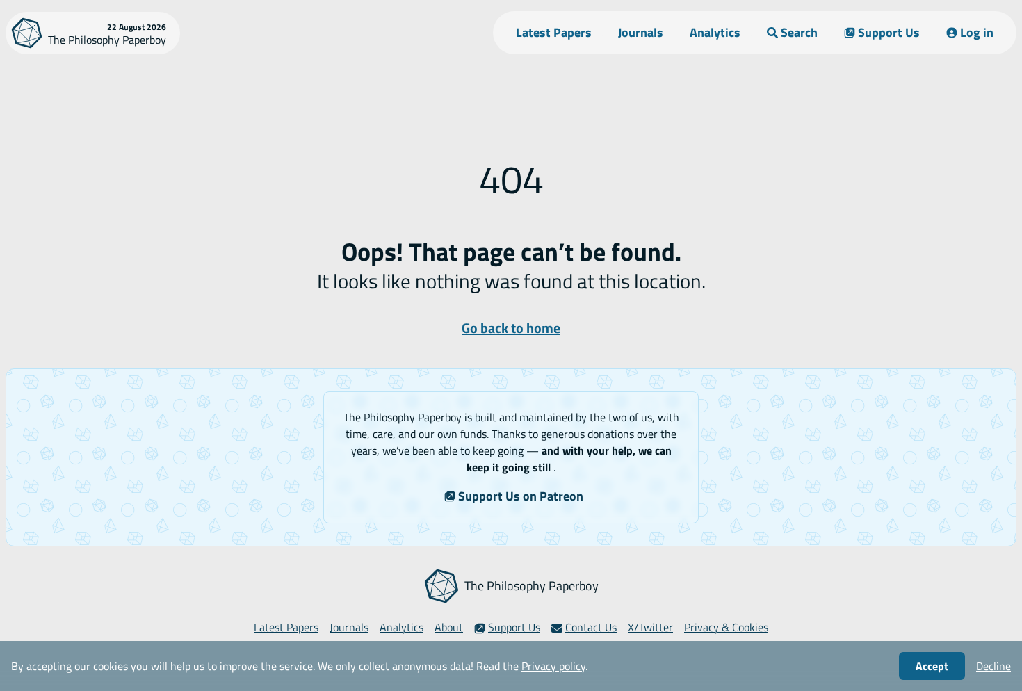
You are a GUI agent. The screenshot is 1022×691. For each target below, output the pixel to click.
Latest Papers (554, 32)
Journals (640, 32)
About (449, 627)
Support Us (889, 32)
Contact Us (591, 627)
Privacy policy (553, 666)
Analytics (715, 32)
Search (799, 32)
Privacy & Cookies (726, 627)
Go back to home (511, 328)
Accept (932, 666)
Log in (976, 32)
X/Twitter (650, 627)
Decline (993, 666)
